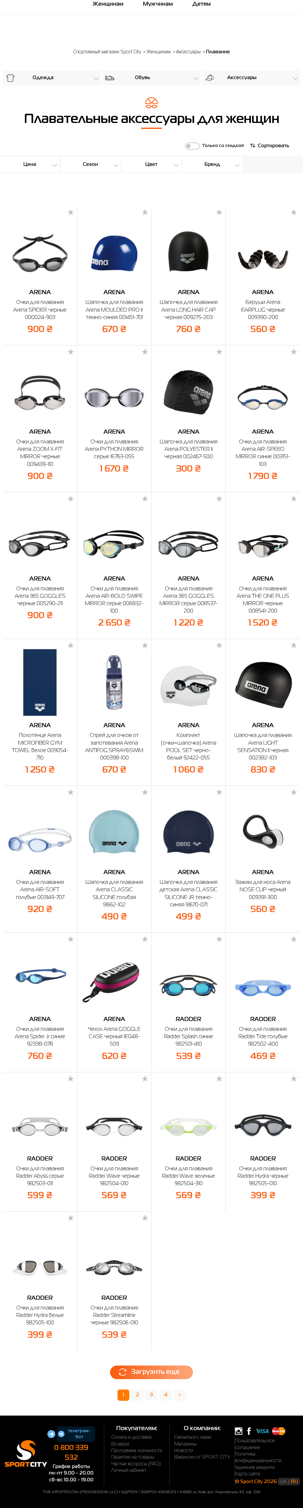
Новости (183, 1451)
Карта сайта (247, 1474)
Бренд (212, 165)
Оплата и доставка (131, 1437)
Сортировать (273, 146)
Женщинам (159, 52)
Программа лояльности (136, 1451)
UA (283, 1482)
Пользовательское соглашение (255, 1444)
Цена (29, 165)
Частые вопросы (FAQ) (136, 1464)
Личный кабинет (128, 1471)
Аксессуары (189, 52)
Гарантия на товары (132, 1457)
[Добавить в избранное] (70, 213)
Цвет (151, 165)
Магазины (185, 1444)
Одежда (43, 78)
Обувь (142, 78)
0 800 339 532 (71, 1453)
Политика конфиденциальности (258, 1457)
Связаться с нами (192, 1437)
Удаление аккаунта (255, 1468)
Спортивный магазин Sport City (107, 52)
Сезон (90, 165)
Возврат (120, 1444)
